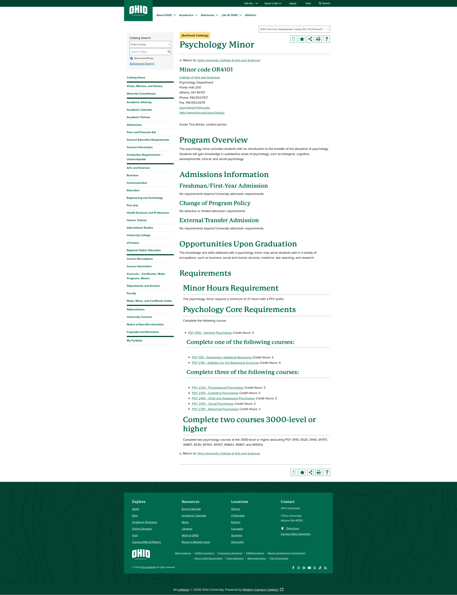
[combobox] (294, 29)
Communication (137, 183)
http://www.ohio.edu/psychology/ (202, 112)
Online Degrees (142, 529)
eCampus (133, 243)
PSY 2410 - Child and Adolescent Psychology (223, 398)
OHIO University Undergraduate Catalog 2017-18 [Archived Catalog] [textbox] (293, 29)
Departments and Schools (143, 286)
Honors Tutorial (137, 220)
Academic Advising (139, 102)
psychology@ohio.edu (194, 107)
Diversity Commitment (141, 94)
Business (133, 175)
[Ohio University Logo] (138, 14)
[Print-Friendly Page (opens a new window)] (318, 39)
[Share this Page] (310, 39)
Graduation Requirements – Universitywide (144, 157)
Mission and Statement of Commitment (286, 553)
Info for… (249, 3)
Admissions (134, 125)
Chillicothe (238, 515)
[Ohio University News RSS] (325, 568)
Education (133, 190)
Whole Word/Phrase (143, 58)
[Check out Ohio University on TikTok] (320, 568)
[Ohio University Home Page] (141, 554)
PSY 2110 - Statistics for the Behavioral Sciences (225, 362)
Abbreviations (136, 309)
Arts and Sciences (138, 168)
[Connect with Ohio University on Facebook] (293, 568)
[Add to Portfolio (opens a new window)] (301, 39)
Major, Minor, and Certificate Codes (149, 301)
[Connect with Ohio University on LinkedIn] (304, 568)
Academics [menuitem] (186, 15)
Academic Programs (144, 522)
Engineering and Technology (145, 198)
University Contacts (139, 317)
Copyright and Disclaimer (143, 332)
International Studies (140, 228)
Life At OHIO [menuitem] (230, 15)
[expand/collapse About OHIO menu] (175, 15)
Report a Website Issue (196, 542)
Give (308, 3)
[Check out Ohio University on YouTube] (309, 568)
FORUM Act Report (255, 553)
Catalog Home (136, 77)
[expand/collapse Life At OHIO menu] (240, 15)
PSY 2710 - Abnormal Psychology (215, 409)
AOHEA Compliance (204, 553)
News (185, 522)
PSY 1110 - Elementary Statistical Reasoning (222, 357)
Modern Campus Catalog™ (261, 589)
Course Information (139, 266)
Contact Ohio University (296, 534)
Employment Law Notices (230, 553)
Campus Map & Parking (146, 542)
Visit (135, 535)
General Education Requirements (148, 140)
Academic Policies (138, 117)
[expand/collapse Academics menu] (196, 15)
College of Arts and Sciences (199, 77)
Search (326, 3)
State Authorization (256, 558)
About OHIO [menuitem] (164, 15)
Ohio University (148, 567)
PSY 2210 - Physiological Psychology (217, 387)
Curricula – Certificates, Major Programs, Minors (146, 276)
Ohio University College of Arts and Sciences (228, 60)
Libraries (187, 529)
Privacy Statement (235, 558)
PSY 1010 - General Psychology (210, 332)
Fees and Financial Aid (141, 132)
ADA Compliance (183, 553)
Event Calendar (191, 509)
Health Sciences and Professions (148, 213)
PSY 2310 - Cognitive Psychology (215, 393)
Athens (235, 509)
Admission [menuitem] (207, 15)
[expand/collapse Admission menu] (217, 15)
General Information (140, 147)
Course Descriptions (140, 259)
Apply (292, 3)
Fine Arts (132, 205)
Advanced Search (142, 63)
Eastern (235, 522)
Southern (237, 535)
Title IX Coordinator (279, 558)
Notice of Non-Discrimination (145, 324)
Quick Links (271, 3)
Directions (292, 528)
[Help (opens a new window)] (326, 39)
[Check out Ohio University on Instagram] (298, 568)
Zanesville (237, 542)
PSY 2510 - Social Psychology (213, 403)
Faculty (131, 293)
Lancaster (237, 529)
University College (138, 235)
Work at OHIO (190, 535)
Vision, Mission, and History (144, 86)
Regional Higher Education (144, 250)
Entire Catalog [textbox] (138, 44)
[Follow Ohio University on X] (314, 568)
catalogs (183, 589)
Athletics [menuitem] (250, 15)
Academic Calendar (139, 110)
